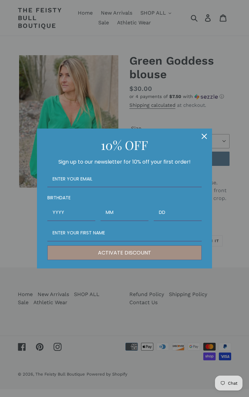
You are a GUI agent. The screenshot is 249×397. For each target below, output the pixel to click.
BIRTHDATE (59, 197)
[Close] (204, 136)
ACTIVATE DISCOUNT (124, 252)
